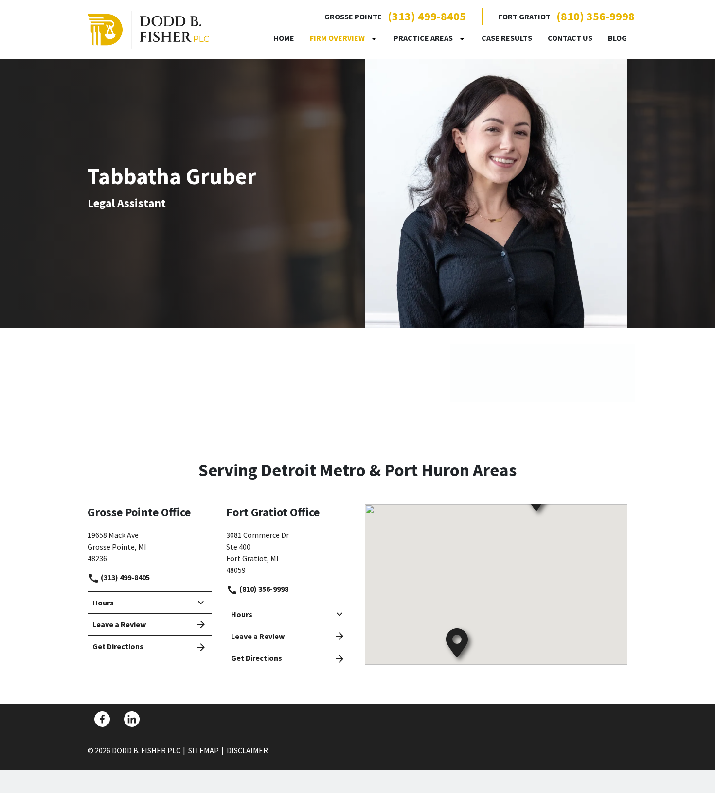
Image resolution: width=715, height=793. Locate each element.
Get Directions (117, 646)
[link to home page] (148, 29)
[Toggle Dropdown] (376, 38)
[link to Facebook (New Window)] (102, 719)
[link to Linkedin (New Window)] (132, 719)
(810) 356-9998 (595, 16)
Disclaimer (247, 750)
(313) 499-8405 (427, 16)
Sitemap (203, 750)
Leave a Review (119, 624)
